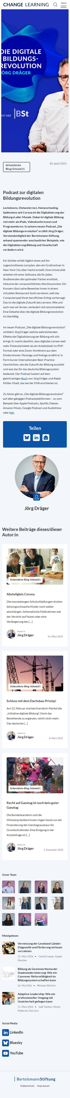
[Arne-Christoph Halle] (8, 887)
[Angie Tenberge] (8, 919)
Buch (24, 378)
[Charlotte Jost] (41, 887)
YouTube (5, 1053)
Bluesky (5, 1043)
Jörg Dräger (37, 508)
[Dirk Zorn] (24, 919)
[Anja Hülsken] (24, 887)
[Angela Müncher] (24, 903)
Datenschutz (27, 1085)
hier (11, 412)
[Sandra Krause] (57, 887)
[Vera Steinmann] (57, 903)
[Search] (55, 4)
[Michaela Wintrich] (41, 919)
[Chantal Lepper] (8, 903)
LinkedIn (5, 1032)
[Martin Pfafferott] (41, 903)
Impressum (43, 1085)
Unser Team (9, 874)
